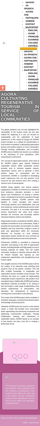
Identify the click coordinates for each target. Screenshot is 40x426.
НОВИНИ (30, 21)
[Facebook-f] (26, 356)
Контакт (30, 24)
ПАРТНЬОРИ (32, 18)
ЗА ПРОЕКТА (30, 54)
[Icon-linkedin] (20, 356)
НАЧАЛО (30, 2)
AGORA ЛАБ (30, 58)
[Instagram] (14, 356)
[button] (28, 48)
